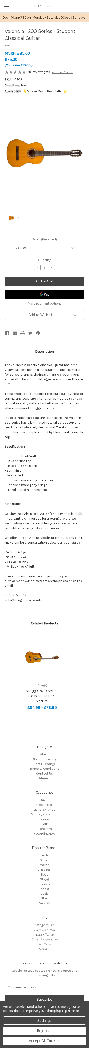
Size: (44, 239)
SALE (44, 800)
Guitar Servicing (44, 759)
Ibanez (44, 889)
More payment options (45, 303)
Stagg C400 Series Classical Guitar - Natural (42, 696)
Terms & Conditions (44, 769)
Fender (44, 855)
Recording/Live (44, 834)
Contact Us (44, 773)
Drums (44, 819)
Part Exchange (44, 764)
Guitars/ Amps (44, 810)
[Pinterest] (38, 333)
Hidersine (44, 884)
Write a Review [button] (62, 72)
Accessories (45, 805)
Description (44, 351)
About (44, 754)
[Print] (22, 333)
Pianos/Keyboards (44, 814)
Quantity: (44, 260)
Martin (44, 865)
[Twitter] (30, 333)
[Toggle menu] (6, 6)
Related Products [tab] (44, 623)
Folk (44, 824)
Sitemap (44, 778)
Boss (44, 874)
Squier (44, 860)
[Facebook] (7, 333)
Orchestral (44, 829)
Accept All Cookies (44, 1040)
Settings (44, 1020)
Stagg (44, 879)
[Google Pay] (44, 294)
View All (44, 903)
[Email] (15, 333)
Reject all (44, 1030)
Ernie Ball (45, 870)
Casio (44, 894)
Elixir (44, 898)
